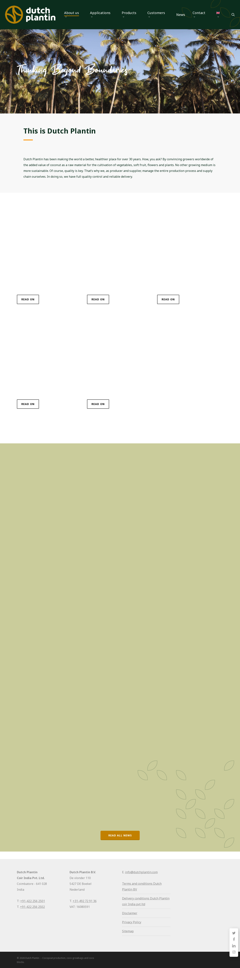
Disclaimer (129, 913)
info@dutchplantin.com (141, 872)
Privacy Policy (131, 922)
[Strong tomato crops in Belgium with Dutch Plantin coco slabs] (50, 611)
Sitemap (128, 931)
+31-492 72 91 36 (85, 901)
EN (26, 432)
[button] (28, 299)
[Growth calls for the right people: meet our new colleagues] (50, 486)
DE (26, 551)
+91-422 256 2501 (32, 901)
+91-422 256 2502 (32, 907)
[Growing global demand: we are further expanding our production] (50, 744)
